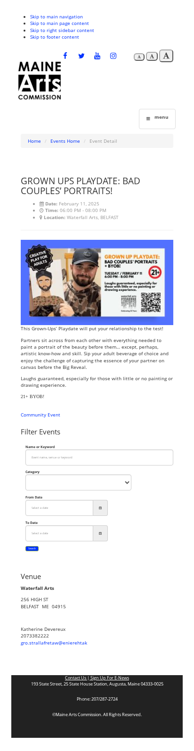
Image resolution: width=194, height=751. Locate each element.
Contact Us (76, 678)
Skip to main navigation (56, 16)
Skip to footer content (54, 36)
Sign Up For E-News (109, 678)
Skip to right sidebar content (62, 30)
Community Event (40, 414)
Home (34, 141)
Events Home (65, 141)
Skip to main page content (59, 23)
